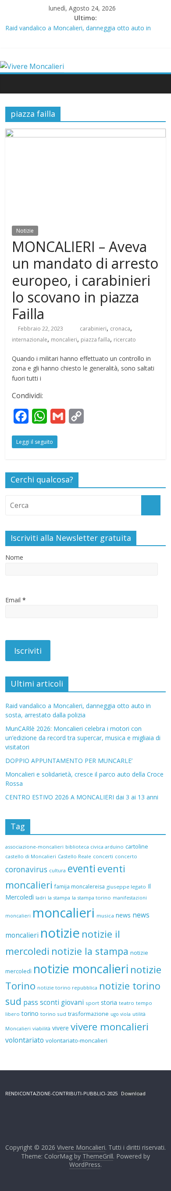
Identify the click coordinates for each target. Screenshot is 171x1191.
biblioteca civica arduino (94, 846)
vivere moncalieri (110, 1026)
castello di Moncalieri (30, 856)
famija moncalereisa (79, 886)
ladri (41, 897)
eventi (82, 868)
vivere (60, 1028)
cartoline (136, 846)
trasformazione (88, 1014)
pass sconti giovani (53, 1002)
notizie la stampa (89, 951)
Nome (14, 557)
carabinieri (93, 328)
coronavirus (26, 869)
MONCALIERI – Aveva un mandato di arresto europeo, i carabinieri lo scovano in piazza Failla (85, 280)
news (123, 915)
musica (105, 915)
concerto (126, 856)
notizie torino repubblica (67, 987)
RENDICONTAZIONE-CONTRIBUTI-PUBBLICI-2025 (61, 1093)
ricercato (125, 339)
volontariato (24, 1040)
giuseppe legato (126, 886)
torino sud (53, 1014)
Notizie (25, 230)
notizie (60, 933)
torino (30, 1013)
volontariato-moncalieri (76, 1040)
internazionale (29, 339)
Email (15, 600)
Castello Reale (74, 856)
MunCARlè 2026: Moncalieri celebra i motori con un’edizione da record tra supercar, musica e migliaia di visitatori (82, 737)
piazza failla (95, 339)
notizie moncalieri (80, 969)
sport (92, 1003)
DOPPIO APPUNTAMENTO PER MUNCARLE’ (68, 760)
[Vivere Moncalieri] (32, 66)
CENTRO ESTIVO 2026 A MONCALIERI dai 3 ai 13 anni (81, 797)
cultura (57, 870)
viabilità (41, 1028)
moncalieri (64, 339)
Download (133, 1093)
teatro (126, 1003)
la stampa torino (91, 897)
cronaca (120, 328)
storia (109, 1002)
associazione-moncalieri (34, 846)
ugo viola (120, 1014)
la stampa (59, 897)
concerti (103, 856)
